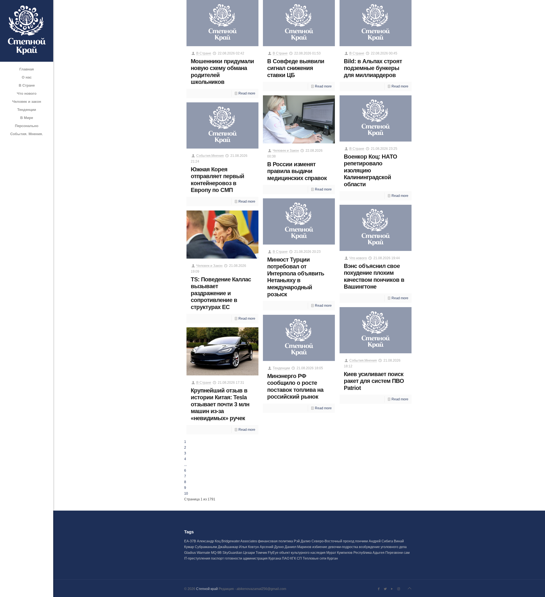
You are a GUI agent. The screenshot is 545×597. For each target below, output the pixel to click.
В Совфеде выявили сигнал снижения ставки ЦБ (295, 68)
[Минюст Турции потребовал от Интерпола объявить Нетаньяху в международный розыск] (299, 221)
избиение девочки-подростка (335, 547)
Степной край (207, 589)
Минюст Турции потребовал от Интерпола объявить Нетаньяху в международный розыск (295, 277)
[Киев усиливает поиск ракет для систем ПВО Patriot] (376, 330)
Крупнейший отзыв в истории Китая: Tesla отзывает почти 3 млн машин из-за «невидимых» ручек (220, 404)
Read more (246, 93)
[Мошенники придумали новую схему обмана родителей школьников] (222, 23)
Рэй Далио (302, 541)
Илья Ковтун (249, 547)
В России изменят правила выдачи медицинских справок (297, 171)
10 (186, 493)
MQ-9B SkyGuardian (227, 552)
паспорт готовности (227, 558)
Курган (332, 558)
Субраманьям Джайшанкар (217, 547)
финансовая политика (276, 541)
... (185, 465)
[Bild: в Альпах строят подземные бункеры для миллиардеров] (376, 23)
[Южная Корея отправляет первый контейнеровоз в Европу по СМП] (222, 125)
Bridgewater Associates (239, 541)
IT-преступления (197, 558)
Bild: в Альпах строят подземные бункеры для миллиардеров (373, 68)
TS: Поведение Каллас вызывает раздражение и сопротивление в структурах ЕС (221, 293)
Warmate (204, 552)
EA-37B (190, 541)
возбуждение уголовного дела (383, 547)
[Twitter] (385, 589)
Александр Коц (209, 541)
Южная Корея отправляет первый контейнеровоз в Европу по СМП (217, 179)
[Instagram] (398, 589)
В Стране (203, 53)
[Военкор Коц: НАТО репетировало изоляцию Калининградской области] (376, 118)
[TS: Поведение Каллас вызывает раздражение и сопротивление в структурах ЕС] (222, 234)
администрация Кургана (262, 558)
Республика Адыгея (369, 552)
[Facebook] (379, 589)
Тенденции (281, 368)
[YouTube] (392, 589)
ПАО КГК (289, 558)
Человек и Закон (286, 150)
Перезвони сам (397, 552)
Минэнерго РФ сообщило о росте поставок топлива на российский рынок (295, 386)
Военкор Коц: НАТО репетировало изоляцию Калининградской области (370, 170)
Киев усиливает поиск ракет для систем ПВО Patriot (374, 381)
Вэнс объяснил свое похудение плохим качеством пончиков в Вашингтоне (374, 276)
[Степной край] (26, 31)
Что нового (358, 258)
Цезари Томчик (255, 552)
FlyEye (273, 552)
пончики (362, 541)
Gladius (190, 552)
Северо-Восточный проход (333, 541)
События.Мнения (210, 155)
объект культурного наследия (302, 552)
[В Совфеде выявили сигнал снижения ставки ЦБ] (299, 23)
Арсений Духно (272, 547)
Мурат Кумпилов (339, 552)
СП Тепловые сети (312, 558)
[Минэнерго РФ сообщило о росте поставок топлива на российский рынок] (299, 338)
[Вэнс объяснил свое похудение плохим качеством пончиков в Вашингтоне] (376, 228)
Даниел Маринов (298, 547)
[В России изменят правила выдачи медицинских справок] (299, 119)
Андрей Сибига (381, 541)
